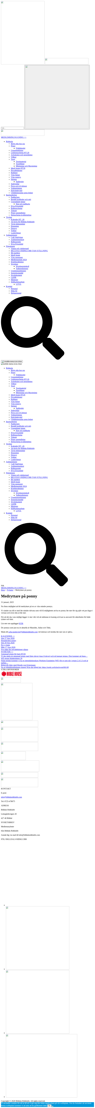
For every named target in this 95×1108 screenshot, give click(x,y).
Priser (13, 146)
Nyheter (10, 590)
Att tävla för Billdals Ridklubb (23, 222)
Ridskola (9, 141)
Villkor (13, 157)
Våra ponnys (16, 177)
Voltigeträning (16, 188)
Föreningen (10, 246)
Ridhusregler (16, 242)
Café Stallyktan (17, 237)
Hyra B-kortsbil (17, 206)
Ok (49, 1106)
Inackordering (11, 195)
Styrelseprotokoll (22, 266)
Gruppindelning (17, 150)
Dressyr (14, 228)
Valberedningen (22, 268)
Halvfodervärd (16, 190)
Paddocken (15, 197)
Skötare (14, 179)
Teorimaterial (21, 161)
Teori (13, 159)
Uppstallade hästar (18, 202)
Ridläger (14, 173)
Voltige (13, 231)
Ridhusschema (16, 208)
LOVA (18, 284)
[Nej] (52, 1106)
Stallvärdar (15, 184)
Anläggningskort (17, 240)
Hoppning (15, 226)
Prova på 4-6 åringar (19, 186)
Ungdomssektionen (18, 271)
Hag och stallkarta (23, 204)
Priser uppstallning (18, 213)
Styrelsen (14, 264)
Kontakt (9, 286)
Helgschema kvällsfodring (21, 215)
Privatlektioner (16, 170)
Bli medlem (15, 253)
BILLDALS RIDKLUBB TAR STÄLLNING (29, 251)
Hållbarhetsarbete (17, 282)
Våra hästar (15, 175)
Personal (14, 289)
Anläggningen (11, 235)
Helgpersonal (16, 293)
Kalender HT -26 (17, 219)
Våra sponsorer (17, 257)
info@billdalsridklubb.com (11, 797)
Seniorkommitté (17, 273)
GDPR (13, 277)
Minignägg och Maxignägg (26, 166)
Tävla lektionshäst (18, 224)
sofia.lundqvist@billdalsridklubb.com (23, 632)
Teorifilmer (20, 164)
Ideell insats (15, 255)
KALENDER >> (8, 636)
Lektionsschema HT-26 (20, 153)
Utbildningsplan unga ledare (22, 193)
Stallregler (20, 182)
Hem (3, 590)
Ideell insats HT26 (18, 168)
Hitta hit (14, 291)
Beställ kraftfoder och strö (21, 199)
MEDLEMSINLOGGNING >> (13, 137)
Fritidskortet (20, 148)
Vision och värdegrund (20, 248)
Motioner (14, 280)
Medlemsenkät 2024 (19, 260)
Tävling (9, 217)
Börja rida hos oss (18, 144)
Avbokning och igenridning (21, 155)
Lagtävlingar (16, 233)
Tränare (14, 211)
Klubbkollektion (17, 262)
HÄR (21, 623)
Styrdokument (16, 275)
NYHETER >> (7, 652)
